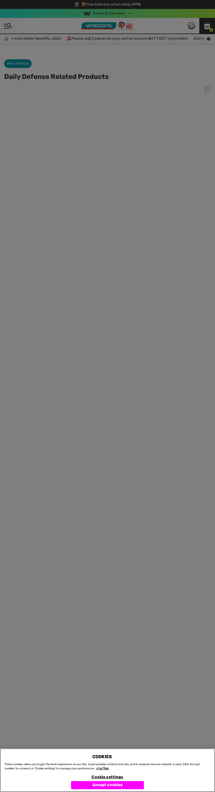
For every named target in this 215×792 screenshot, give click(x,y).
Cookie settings (107, 777)
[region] (107, 770)
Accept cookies (107, 784)
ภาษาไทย (102, 768)
